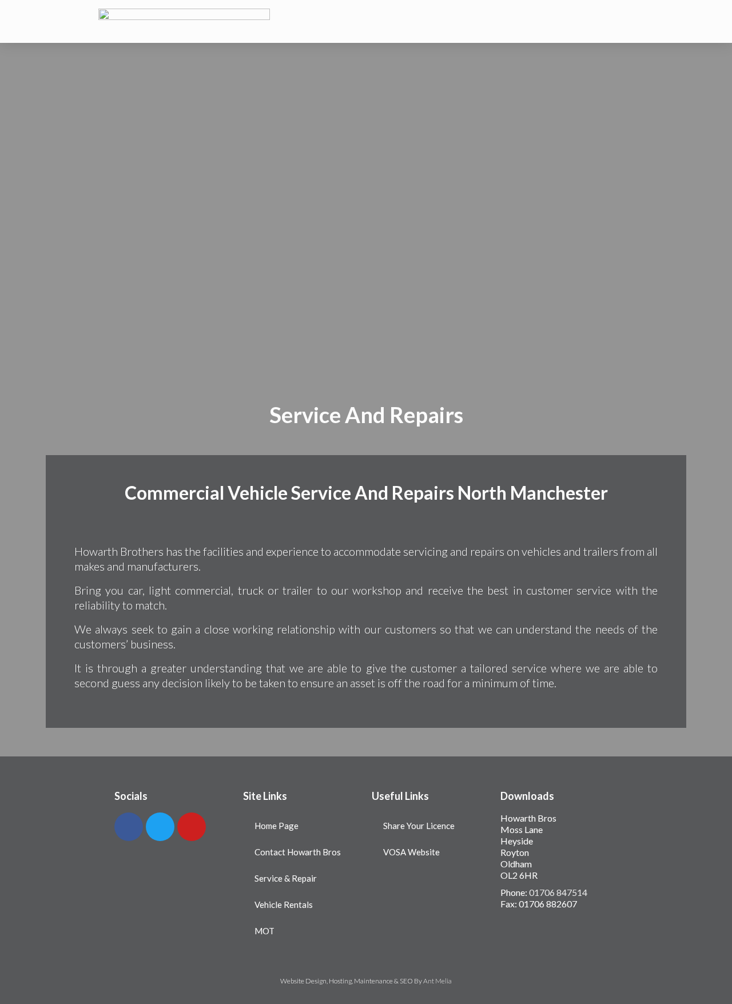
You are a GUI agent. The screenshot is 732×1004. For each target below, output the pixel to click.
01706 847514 (558, 892)
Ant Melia (437, 981)
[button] (510, 21)
